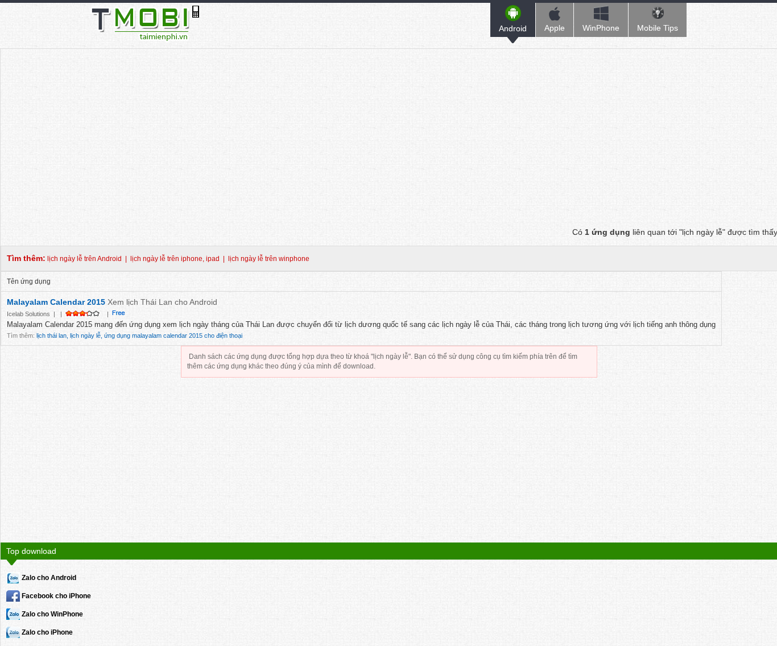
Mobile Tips (657, 27)
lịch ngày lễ (85, 335)
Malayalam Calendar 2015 (56, 302)
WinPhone (600, 27)
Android (513, 28)
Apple (554, 27)
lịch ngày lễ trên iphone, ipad (175, 259)
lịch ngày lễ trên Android (84, 259)
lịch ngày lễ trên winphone (268, 259)
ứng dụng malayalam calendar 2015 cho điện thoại (173, 335)
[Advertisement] (389, 128)
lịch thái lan (51, 335)
